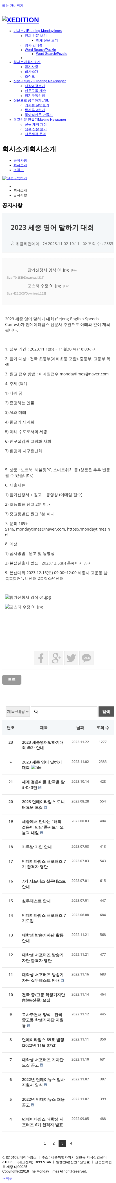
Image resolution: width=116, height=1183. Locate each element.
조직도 (30, 76)
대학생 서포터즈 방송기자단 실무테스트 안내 (43, 977)
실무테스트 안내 (36, 900)
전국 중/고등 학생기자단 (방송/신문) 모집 (43, 997)
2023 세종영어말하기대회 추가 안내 (43, 745)
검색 (106, 711)
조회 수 (102, 727)
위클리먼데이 (27, 243)
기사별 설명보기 (37, 105)
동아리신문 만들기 (39, 115)
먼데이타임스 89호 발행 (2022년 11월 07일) (43, 1042)
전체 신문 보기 (36, 36)
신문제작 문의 (35, 134)
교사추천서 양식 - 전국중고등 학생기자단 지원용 (43, 1020)
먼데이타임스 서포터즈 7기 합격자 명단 (44, 864)
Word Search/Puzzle (40, 50)
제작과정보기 (35, 86)
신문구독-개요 (35, 91)
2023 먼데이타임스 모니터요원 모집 (43, 804)
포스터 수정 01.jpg (37, 289)
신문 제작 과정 (36, 124)
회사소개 (31, 71)
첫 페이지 (37, 1143)
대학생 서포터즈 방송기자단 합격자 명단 (43, 957)
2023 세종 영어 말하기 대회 (52, 227)
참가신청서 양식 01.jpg (41, 273)
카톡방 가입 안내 (37, 846)
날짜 (80, 727)
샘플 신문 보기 (36, 129)
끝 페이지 (79, 1143)
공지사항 (31, 67)
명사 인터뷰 (34, 45)
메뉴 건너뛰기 (12, 6)
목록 (12, 679)
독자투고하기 (35, 110)
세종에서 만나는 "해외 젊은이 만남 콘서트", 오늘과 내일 (43, 827)
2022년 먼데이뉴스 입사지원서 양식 (43, 1082)
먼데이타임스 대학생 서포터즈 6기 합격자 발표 (43, 1121)
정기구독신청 (35, 96)
